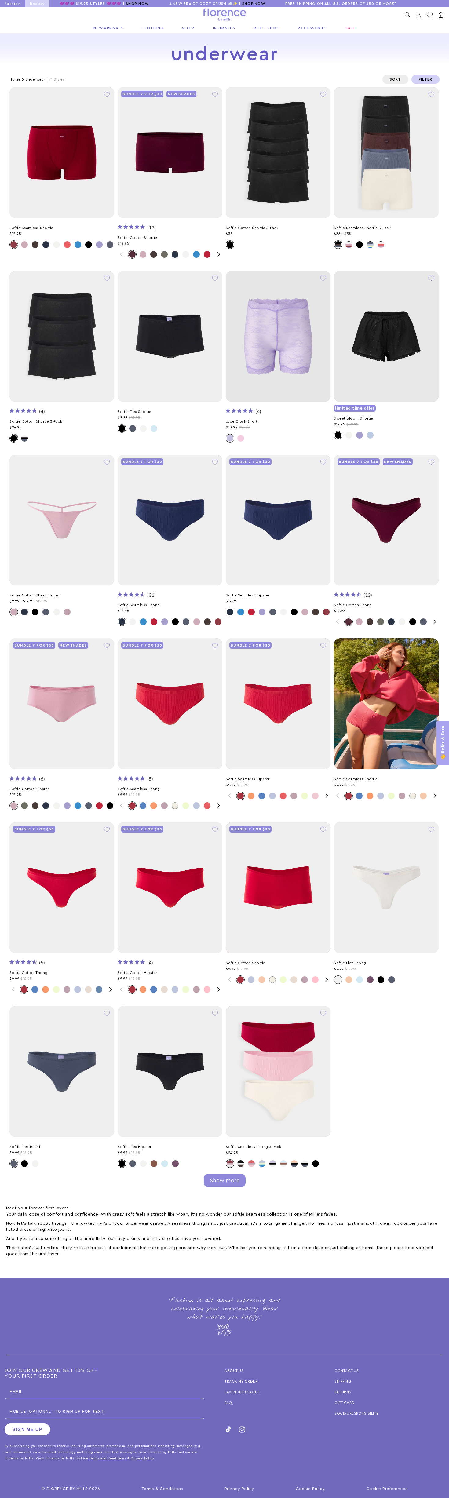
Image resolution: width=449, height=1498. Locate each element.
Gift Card (344, 1403)
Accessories (312, 28)
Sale (350, 28)
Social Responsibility (356, 1413)
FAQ (228, 1403)
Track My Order (240, 1381)
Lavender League (242, 1392)
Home (14, 79)
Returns (342, 1392)
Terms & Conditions (162, 1489)
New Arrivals (108, 28)
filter (426, 79)
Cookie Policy (310, 1489)
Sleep (188, 28)
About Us (233, 1370)
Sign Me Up (27, 1429)
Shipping (342, 1381)
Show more (224, 1180)
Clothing (152, 28)
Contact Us (346, 1370)
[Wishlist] (430, 15)
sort (395, 79)
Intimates (224, 28)
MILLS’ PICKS (267, 28)
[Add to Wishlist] (107, 94)
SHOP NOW (137, 3)
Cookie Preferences (387, 1489)
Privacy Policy (239, 1489)
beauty (37, 3)
